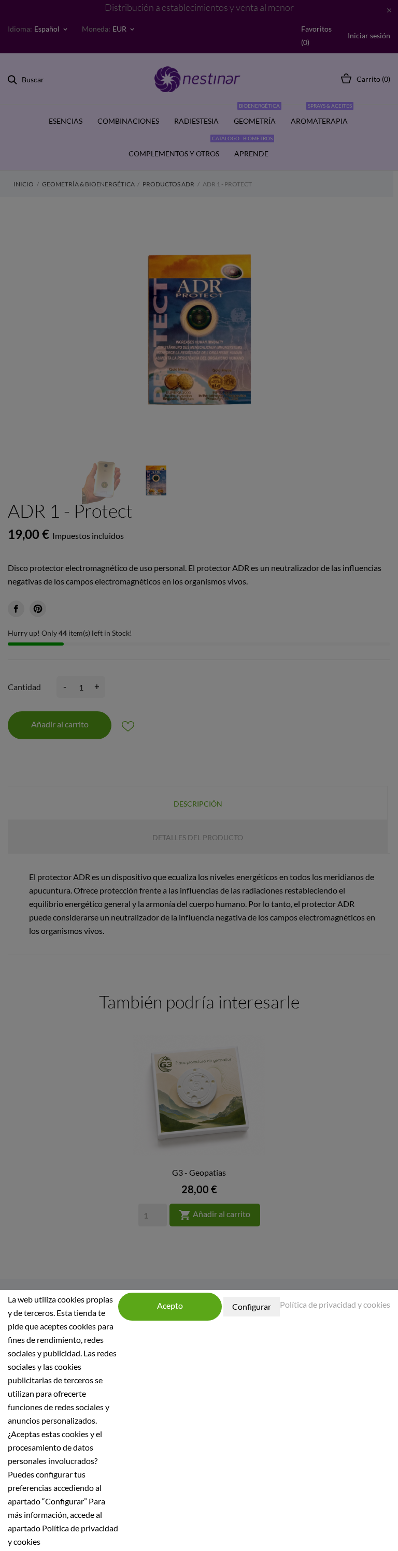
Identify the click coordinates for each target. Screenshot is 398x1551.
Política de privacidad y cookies (335, 1304)
